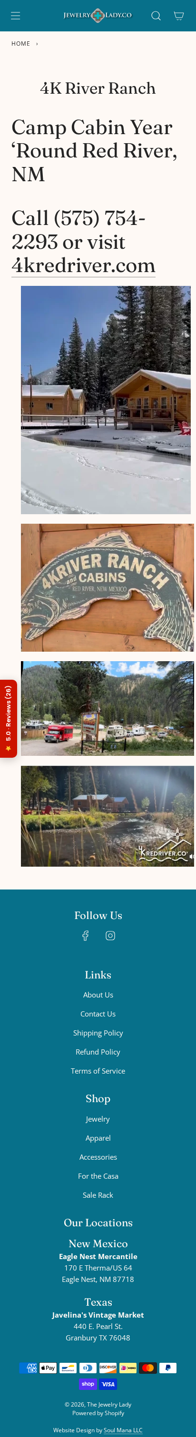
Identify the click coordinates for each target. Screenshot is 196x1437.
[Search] (156, 15)
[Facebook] (85, 935)
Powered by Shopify (98, 1413)
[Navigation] (15, 15)
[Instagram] (110, 935)
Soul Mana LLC (123, 1430)
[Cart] (178, 15)
